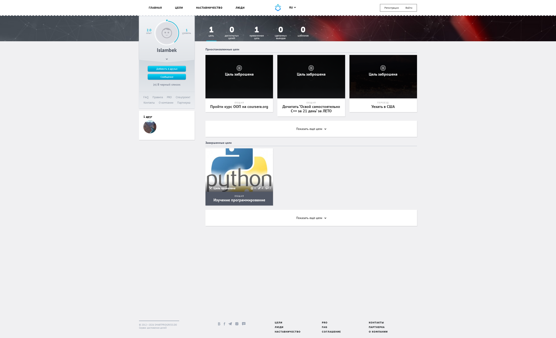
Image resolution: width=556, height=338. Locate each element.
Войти (408, 7)
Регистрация (391, 7)
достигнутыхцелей (232, 33)
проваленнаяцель (257, 33)
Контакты (149, 102)
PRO (169, 97)
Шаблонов (303, 32)
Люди (240, 8)
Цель (211, 32)
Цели (179, 8)
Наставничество (209, 8)
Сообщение (167, 76)
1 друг (147, 117)
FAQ (146, 97)
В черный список (168, 84)
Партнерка (183, 102)
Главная (155, 8)
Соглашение (331, 332)
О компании (166, 102)
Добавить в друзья (166, 68)
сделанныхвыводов (281, 33)
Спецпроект (183, 97)
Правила (157, 97)
